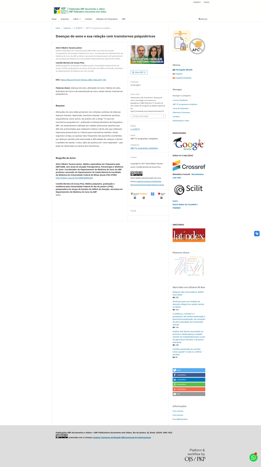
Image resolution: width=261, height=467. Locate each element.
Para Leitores (178, 411)
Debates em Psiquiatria (107, 19)
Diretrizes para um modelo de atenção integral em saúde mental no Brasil (188, 304)
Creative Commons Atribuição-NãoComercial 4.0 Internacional (121, 437)
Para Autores (178, 415)
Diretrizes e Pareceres (181, 112)
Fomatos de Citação (140, 116)
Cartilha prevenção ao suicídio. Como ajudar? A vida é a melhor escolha (187, 352)
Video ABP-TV (140, 72)
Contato (88, 19)
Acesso (206, 2)
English (178, 73)
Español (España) (183, 78)
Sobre (76, 19)
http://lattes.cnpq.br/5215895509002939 (74, 178)
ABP (123, 19)
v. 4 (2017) (78, 28)
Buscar (204, 19)
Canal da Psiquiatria (181, 108)
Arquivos (65, 19)
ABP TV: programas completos (144, 148)
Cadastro (197, 2)
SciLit (175, 201)
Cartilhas (176, 116)
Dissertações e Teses (181, 120)
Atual (54, 19)
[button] (189, 370)
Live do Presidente (180, 100)
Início (58, 28)
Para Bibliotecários (180, 419)
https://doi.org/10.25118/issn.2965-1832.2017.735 (83, 79)
